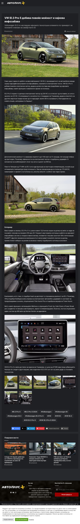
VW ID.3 (69, 416)
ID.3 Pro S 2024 (31, 412)
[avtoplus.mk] (16, 3)
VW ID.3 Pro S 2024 (48, 420)
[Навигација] (2, 4)
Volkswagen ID (62, 412)
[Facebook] (11, 492)
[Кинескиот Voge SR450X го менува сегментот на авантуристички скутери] (40, 449)
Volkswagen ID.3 (15, 416)
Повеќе (31, 519)
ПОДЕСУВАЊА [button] (8, 519)
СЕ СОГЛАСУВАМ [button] (21, 519)
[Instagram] (16, 492)
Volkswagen (46, 412)
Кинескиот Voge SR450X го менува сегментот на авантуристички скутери (38, 458)
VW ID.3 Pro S (30, 420)
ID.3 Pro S (16, 412)
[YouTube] (13, 492)
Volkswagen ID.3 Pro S (34, 416)
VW (49, 416)
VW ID (58, 416)
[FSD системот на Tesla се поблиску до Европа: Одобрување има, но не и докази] (65, 449)
